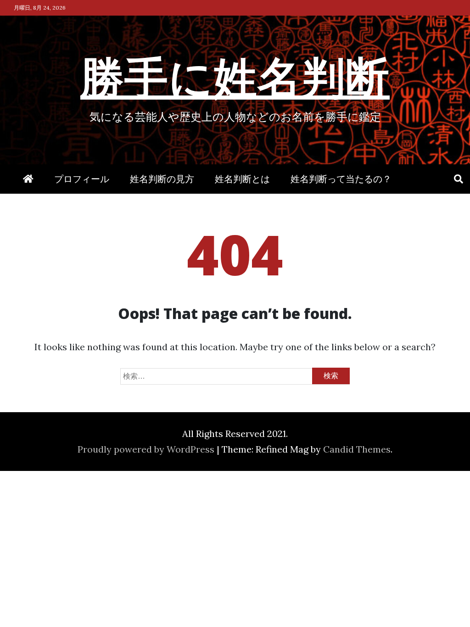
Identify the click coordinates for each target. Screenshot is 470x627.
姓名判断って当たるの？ (341, 179)
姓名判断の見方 (162, 179)
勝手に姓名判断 (235, 76)
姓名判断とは (242, 179)
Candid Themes (357, 449)
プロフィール (81, 179)
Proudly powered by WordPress (147, 449)
